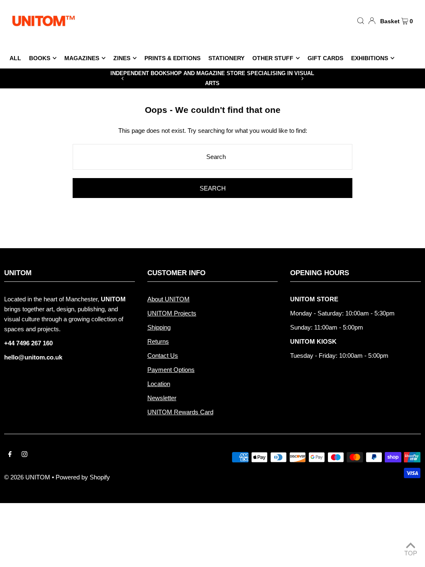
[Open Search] (360, 20)
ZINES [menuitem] (121, 58)
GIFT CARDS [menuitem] (325, 58)
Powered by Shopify (83, 477)
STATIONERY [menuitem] (226, 58)
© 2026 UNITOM (27, 477)
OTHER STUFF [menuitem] (272, 58)
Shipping (159, 327)
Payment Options (171, 369)
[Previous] (123, 78)
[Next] (302, 78)
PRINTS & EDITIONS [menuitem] (172, 58)
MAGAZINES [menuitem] (81, 58)
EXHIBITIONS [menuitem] (369, 58)
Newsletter (161, 397)
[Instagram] (24, 455)
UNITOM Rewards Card (180, 411)
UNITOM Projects (171, 313)
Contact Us (162, 355)
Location (158, 383)
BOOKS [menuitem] (39, 58)
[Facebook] (10, 455)
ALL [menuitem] (15, 58)
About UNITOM (168, 299)
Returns (158, 341)
